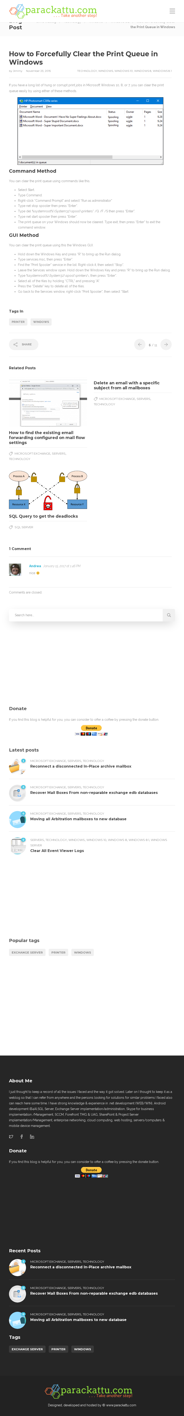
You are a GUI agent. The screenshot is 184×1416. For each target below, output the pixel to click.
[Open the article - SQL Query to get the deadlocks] (28, 490)
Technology (87, 70)
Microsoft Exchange (32, 453)
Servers (59, 453)
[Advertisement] (92, 664)
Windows (105, 70)
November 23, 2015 (38, 70)
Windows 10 (123, 70)
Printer (18, 322)
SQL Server (24, 527)
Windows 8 (142, 70)
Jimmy (18, 70)
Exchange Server (27, 952)
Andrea (35, 566)
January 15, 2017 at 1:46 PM (62, 566)
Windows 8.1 (162, 70)
